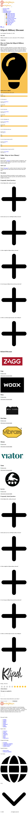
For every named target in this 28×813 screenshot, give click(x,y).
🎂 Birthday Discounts (10, 20)
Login (3, 26)
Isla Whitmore (6, 101)
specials (8, 160)
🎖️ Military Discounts (10, 15)
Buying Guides (6, 8)
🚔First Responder (10, 22)
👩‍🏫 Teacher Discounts (10, 14)
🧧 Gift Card (8, 24)
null (4, 131)
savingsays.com (7, 811)
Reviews (5, 9)
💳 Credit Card (9, 23)
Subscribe (15, 701)
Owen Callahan (6, 111)
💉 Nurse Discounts (10, 19)
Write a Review (4, 688)
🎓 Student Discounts (10, 13)
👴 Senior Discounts (10, 17)
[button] (14, 783)
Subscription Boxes (7, 11)
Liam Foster (6, 141)
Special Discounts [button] (6, 12)
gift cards (6, 168)
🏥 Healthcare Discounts (11, 18)
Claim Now (3, 40)
